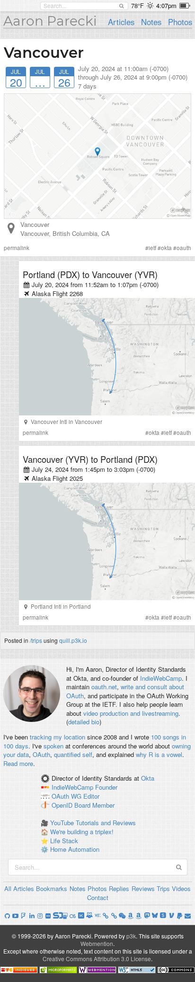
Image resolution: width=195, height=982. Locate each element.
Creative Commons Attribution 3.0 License (97, 959)
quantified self (73, 754)
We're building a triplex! (82, 831)
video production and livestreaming (130, 713)
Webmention (96, 943)
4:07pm (166, 5)
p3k (131, 936)
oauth (184, 248)
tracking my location (57, 736)
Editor (91, 796)
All (7, 888)
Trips (163, 888)
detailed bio (83, 721)
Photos (180, 21)
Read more (18, 763)
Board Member (94, 805)
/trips (36, 640)
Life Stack (64, 840)
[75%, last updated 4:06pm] (184, 6)
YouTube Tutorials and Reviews (93, 822)
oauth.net (104, 686)
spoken (53, 745)
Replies (119, 888)
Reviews (143, 888)
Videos (181, 888)
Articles (121, 21)
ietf (152, 248)
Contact (97, 897)
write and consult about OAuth (125, 691)
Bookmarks (51, 888)
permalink (16, 248)
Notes (151, 21)
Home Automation (74, 849)
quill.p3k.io (73, 640)
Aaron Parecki (50, 21)
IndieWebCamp (161, 678)
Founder (106, 787)
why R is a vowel (159, 754)
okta (166, 248)
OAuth (41, 754)
